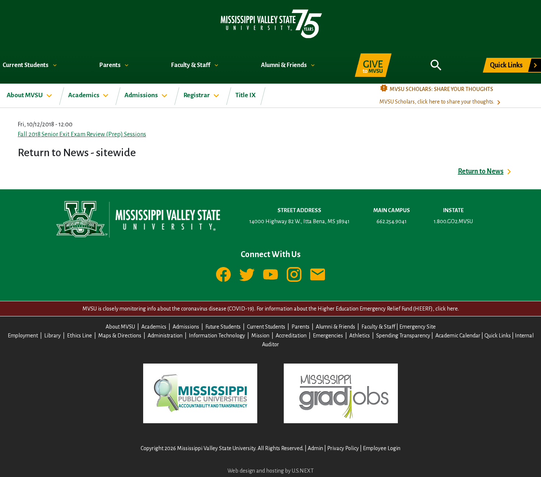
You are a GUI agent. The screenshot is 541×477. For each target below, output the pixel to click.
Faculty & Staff (191, 65)
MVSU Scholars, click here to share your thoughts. (436, 102)
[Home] (271, 23)
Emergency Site (417, 327)
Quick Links (506, 65)
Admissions (141, 95)
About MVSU (25, 95)
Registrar (197, 95)
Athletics (359, 336)
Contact (317, 274)
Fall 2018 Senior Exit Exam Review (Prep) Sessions (82, 134)
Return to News (480, 171)
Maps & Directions (119, 336)
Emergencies (328, 336)
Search (436, 61)
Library (52, 336)
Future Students (223, 327)
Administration (165, 336)
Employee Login (381, 448)
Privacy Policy (343, 448)
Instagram (294, 274)
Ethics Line (79, 336)
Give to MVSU (373, 65)
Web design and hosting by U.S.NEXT (270, 471)
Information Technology (217, 336)
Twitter (247, 274)
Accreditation (291, 336)
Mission (260, 336)
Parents (110, 65)
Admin (315, 448)
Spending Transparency (403, 336)
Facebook (223, 274)
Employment (23, 336)
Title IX (245, 95)
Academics (84, 95)
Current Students (26, 65)
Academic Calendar (457, 336)
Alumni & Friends (284, 65)
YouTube (270, 274)
